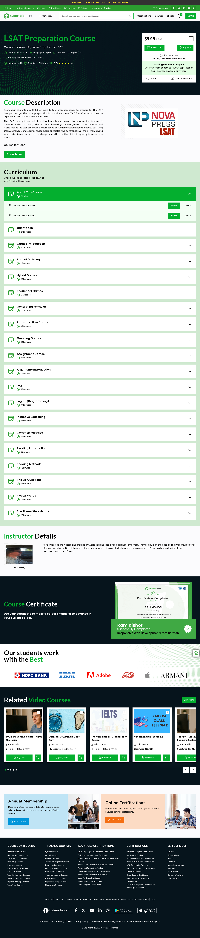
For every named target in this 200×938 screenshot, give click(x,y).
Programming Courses (17, 852)
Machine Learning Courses (56, 868)
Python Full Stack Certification (90, 881)
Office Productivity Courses (18, 878)
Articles (84, 8)
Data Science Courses (54, 871)
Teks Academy (101, 744)
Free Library (56, 8)
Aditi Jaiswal (142, 744)
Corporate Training (102, 8)
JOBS (76, 899)
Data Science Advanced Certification (93, 855)
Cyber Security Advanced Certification (94, 871)
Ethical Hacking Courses (55, 878)
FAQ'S (153, 899)
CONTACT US (85, 899)
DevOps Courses (52, 858)
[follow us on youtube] (92, 910)
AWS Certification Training (137, 865)
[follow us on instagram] (108, 910)
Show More (14, 154)
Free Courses (173, 871)
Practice (71, 8)
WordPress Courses (15, 885)
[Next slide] (193, 770)
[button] (5, 770)
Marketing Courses (15, 862)
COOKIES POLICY (142, 899)
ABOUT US (49, 899)
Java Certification (134, 871)
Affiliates (171, 868)
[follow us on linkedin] (100, 910)
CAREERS (68, 899)
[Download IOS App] (147, 910)
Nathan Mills (13, 744)
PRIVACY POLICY (112, 899)
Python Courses (51, 852)
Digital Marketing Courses (18, 882)
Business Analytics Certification (140, 852)
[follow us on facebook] (76, 910)
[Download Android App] (123, 910)
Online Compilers (26, 8)
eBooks (170, 15)
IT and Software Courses (17, 868)
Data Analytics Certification (89, 884)
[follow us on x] (83, 910)
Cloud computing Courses (56, 875)
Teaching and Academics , (20, 57)
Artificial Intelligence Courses (57, 862)
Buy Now (187, 47)
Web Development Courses (18, 875)
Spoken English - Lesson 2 (148, 736)
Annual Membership (176, 865)
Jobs (43, 8)
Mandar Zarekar (58, 744)
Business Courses (14, 865)
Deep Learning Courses (54, 865)
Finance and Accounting (17, 855)
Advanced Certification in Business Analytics (96, 865)
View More (189, 700)
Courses (159, 15)
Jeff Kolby (60, 52)
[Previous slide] (186, 770)
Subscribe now (20, 821)
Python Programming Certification (141, 868)
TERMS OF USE (98, 899)
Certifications (144, 15)
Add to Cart (156, 47)
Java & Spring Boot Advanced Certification (96, 852)
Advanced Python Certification (90, 868)
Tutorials (171, 862)
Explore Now (116, 819)
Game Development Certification (140, 858)
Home (10, 8)
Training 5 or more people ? (169, 64)
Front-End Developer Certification (140, 862)
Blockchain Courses (53, 885)
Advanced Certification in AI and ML (93, 875)
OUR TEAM (59, 899)
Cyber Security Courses (17, 858)
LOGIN (191, 16)
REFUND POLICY (127, 899)
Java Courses (51, 855)
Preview (174, 205)
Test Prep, (37, 57)
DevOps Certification (135, 855)
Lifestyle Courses (14, 871)
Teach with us (162, 8)
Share (153, 78)
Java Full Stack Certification (89, 878)
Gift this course (183, 78)
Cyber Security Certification (138, 875)
